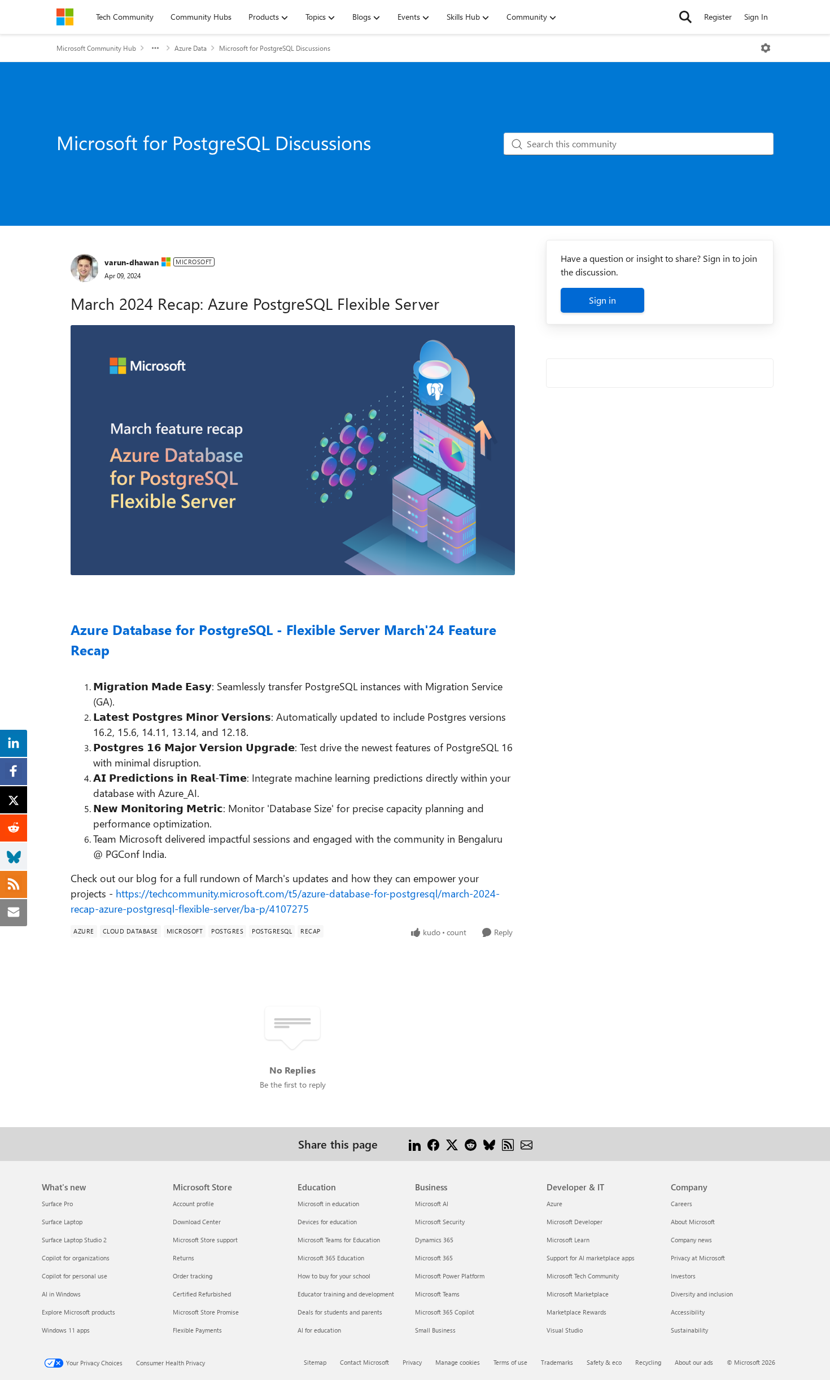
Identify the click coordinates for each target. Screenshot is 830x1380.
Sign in (602, 300)
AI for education (319, 1330)
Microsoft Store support (205, 1240)
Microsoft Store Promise (206, 1312)
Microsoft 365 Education (331, 1258)
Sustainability (689, 1330)
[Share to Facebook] (433, 1144)
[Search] (685, 17)
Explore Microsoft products (78, 1312)
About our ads (694, 1362)
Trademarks (557, 1362)
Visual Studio (565, 1330)
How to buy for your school (334, 1276)
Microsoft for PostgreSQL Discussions (274, 47)
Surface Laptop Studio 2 (74, 1240)
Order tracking (192, 1276)
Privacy (412, 1362)
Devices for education (327, 1221)
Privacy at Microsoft (698, 1258)
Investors (683, 1276)
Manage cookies (457, 1362)
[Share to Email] (526, 1144)
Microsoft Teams (437, 1294)
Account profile (193, 1203)
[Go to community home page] (64, 16)
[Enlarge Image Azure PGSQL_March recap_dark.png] (293, 450)
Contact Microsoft (364, 1362)
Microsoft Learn (568, 1240)
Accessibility (688, 1312)
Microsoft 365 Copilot (444, 1312)
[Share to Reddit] (471, 1144)
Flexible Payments (197, 1330)
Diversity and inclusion (702, 1294)
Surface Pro (57, 1203)
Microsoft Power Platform (449, 1276)
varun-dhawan (131, 262)
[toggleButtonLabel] (766, 48)
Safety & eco (604, 1362)
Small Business (435, 1330)
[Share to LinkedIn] (415, 1144)
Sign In (756, 16)
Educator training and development (346, 1294)
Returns (183, 1258)
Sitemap (315, 1362)
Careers (681, 1203)
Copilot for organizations (76, 1258)
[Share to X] (452, 1144)
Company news (691, 1240)
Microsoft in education (328, 1203)
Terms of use (510, 1362)
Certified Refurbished (202, 1294)
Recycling (648, 1362)
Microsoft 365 (434, 1258)
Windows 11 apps (66, 1330)
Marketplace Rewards (576, 1312)
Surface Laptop (62, 1221)
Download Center (197, 1221)
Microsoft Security (440, 1221)
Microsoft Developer (574, 1221)
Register (718, 16)
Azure (554, 1203)
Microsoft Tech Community (583, 1276)
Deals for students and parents (340, 1312)
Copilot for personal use (74, 1276)
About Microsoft (693, 1221)
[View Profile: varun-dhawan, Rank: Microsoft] (85, 268)
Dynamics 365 (434, 1240)
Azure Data (190, 47)
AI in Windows (61, 1294)
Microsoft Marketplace (578, 1294)
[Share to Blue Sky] (489, 1144)
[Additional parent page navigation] (155, 48)
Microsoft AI (431, 1203)
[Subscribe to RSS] (508, 1144)
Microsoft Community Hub (96, 47)
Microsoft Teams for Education (339, 1240)
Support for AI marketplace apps (591, 1258)
